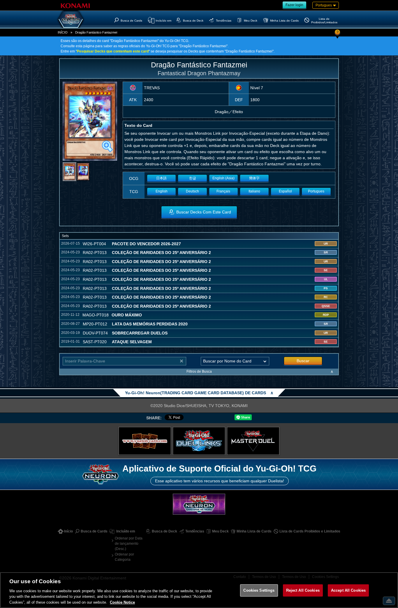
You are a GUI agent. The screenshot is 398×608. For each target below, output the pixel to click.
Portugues (316, 191)
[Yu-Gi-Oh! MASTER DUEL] (253, 441)
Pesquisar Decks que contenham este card (113, 51)
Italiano (254, 191)
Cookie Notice (122, 602)
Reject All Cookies (303, 590)
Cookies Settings (258, 590)
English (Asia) (223, 178)
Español (285, 191)
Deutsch (192, 191)
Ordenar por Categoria (124, 557)
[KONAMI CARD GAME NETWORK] (199, 504)
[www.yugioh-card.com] (145, 441)
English (162, 191)
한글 (192, 178)
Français (223, 191)
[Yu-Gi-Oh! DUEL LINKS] (199, 441)
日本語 (161, 178)
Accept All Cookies (348, 590)
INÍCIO (63, 32)
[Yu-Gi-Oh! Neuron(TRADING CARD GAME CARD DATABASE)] (70, 19)
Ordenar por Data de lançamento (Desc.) (128, 543)
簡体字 (254, 178)
